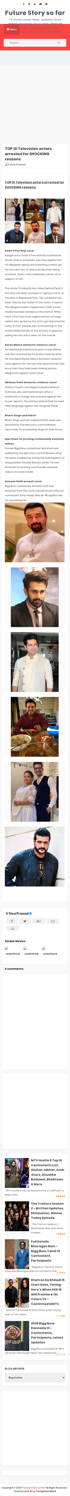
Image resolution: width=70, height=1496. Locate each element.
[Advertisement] (35, 104)
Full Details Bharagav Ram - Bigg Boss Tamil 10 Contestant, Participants (45, 1251)
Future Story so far (35, 13)
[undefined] (13, 948)
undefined (13, 954)
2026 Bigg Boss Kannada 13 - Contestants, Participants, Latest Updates (47, 1333)
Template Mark (46, 1491)
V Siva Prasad (17, 913)
